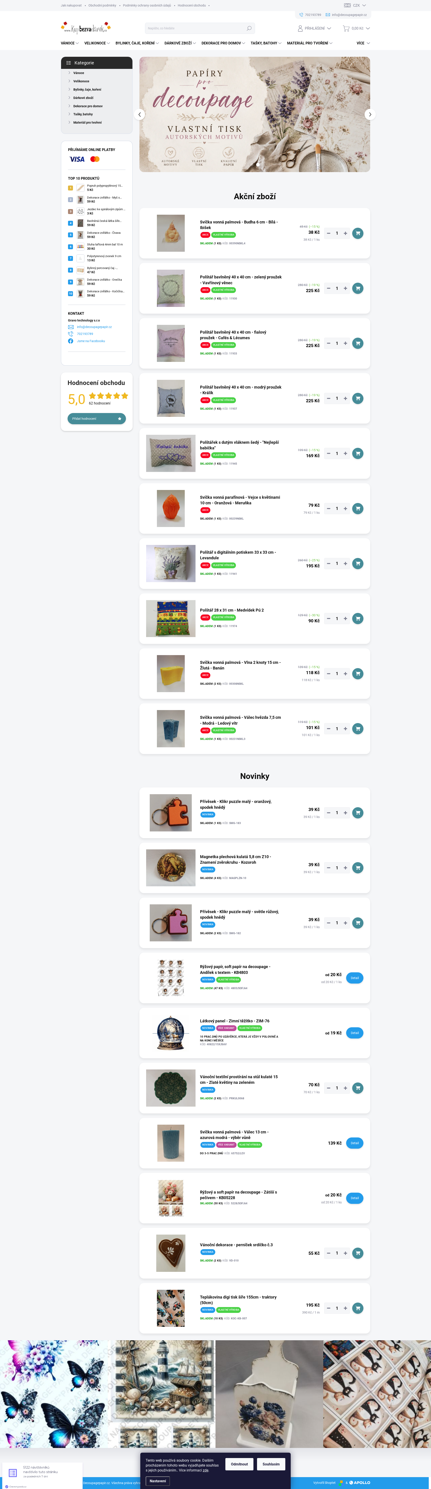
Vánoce (78, 73)
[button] (148, 114)
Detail (355, 978)
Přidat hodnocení (84, 418)
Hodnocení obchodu (192, 5)
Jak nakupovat (71, 5)
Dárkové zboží (83, 98)
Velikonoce (81, 81)
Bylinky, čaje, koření (87, 89)
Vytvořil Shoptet (324, 1483)
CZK (356, 5)
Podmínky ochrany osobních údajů (147, 5)
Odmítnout (239, 1464)
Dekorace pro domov (88, 106)
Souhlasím (271, 1464)
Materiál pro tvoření (87, 122)
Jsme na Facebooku (91, 341)
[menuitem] (70, 43)
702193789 (85, 334)
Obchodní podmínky (102, 5)
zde (205, 1470)
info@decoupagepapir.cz (94, 327)
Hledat (249, 28)
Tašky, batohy (83, 114)
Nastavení (158, 1481)
